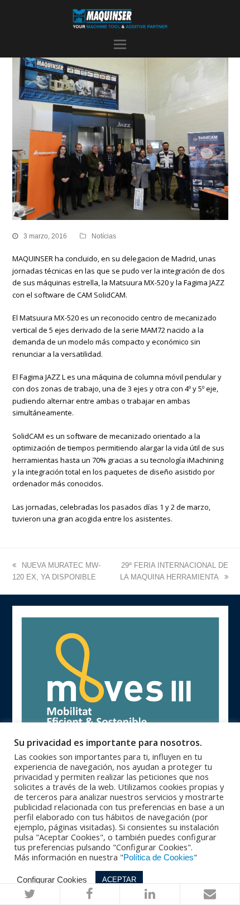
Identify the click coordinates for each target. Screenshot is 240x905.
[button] (120, 45)
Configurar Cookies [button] (52, 879)
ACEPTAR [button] (119, 879)
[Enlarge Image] (120, 138)
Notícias (104, 236)
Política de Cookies (158, 857)
